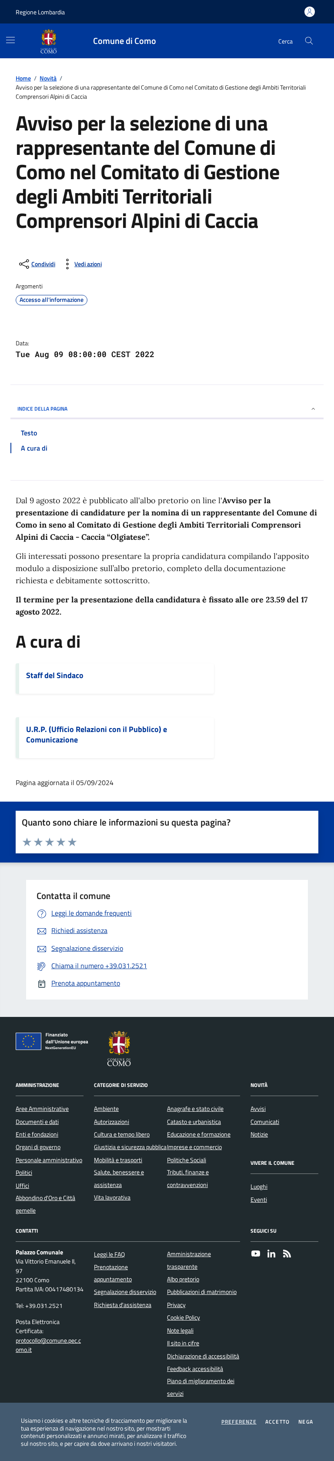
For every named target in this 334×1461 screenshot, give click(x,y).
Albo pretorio (183, 1279)
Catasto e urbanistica (194, 1122)
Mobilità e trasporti (118, 1160)
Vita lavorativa (112, 1197)
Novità (48, 78)
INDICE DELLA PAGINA (42, 409)
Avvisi (258, 1108)
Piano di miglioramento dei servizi (200, 1387)
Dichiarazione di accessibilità (203, 1356)
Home (23, 78)
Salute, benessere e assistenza (119, 1178)
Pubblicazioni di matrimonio (202, 1292)
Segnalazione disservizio (125, 1292)
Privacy (176, 1305)
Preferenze (239, 1421)
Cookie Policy (183, 1317)
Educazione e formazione (198, 1134)
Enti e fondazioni (37, 1134)
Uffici (22, 1185)
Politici (24, 1172)
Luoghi (258, 1186)
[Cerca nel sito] (309, 41)
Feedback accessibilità (195, 1369)
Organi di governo (38, 1147)
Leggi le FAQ (109, 1254)
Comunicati (264, 1122)
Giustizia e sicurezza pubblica (130, 1147)
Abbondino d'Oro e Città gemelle (45, 1204)
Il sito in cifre (183, 1343)
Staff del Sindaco (55, 675)
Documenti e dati (37, 1122)
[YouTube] (255, 1254)
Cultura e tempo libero (122, 1134)
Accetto (277, 1421)
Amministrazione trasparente (189, 1260)
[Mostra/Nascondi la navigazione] (10, 40)
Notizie (259, 1134)
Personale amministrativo (49, 1160)
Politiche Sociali (186, 1160)
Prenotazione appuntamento (113, 1273)
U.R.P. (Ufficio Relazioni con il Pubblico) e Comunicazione (96, 734)
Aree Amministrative (42, 1108)
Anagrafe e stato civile (195, 1108)
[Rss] (287, 1254)
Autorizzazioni (111, 1122)
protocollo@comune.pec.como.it (48, 1345)
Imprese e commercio (194, 1147)
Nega (305, 1421)
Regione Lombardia (40, 12)
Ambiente (106, 1108)
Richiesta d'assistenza (122, 1305)
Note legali (180, 1330)
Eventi (258, 1199)
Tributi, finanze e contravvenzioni (188, 1178)
